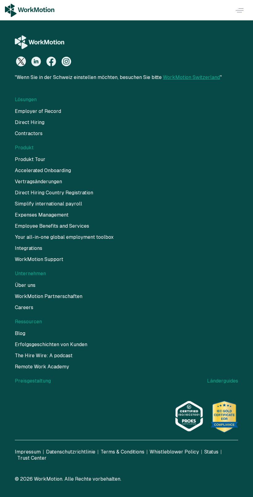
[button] (239, 10)
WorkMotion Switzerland (191, 77)
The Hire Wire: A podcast (44, 355)
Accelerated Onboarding (43, 170)
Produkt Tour (30, 159)
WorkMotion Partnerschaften (48, 296)
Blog (20, 333)
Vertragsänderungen (38, 181)
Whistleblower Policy (174, 452)
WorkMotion (48, 479)
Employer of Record (38, 111)
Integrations (28, 248)
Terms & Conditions (122, 452)
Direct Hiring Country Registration (54, 193)
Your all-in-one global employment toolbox (64, 237)
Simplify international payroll (48, 204)
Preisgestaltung (33, 381)
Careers (24, 307)
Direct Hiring (29, 122)
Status (211, 452)
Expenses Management (41, 215)
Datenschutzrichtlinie (70, 452)
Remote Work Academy (42, 367)
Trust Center (32, 458)
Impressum (28, 452)
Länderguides (222, 381)
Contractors (29, 133)
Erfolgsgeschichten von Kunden (51, 344)
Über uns (25, 285)
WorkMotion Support (39, 259)
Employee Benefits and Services (52, 226)
